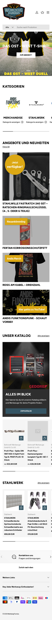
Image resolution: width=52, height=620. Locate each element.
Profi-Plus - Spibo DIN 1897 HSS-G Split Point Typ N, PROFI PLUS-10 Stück (14, 455)
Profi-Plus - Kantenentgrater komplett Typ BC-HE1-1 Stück (38, 455)
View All (6, 146)
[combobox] (26, 27)
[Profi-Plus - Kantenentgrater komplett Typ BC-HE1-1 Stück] (38, 431)
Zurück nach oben (26, 567)
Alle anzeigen (43, 335)
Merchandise (13, 117)
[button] (42, 12)
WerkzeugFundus (13, 614)
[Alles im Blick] (26, 365)
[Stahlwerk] (36, 103)
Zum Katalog (26, 411)
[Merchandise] (13, 103)
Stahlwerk (37, 117)
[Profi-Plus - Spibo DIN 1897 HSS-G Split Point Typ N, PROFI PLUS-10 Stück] (14, 431)
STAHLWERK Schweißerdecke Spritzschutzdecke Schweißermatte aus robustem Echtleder (13, 524)
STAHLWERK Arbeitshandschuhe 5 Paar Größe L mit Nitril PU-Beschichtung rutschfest (37, 524)
